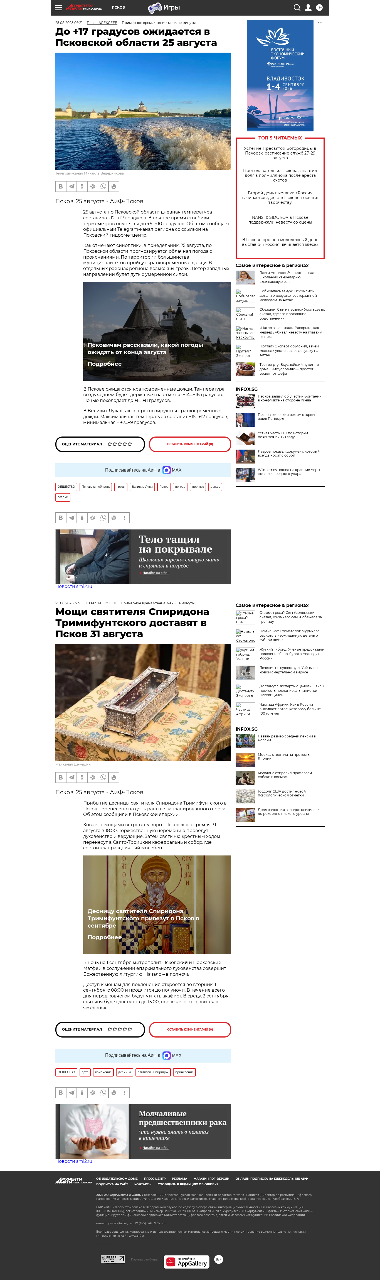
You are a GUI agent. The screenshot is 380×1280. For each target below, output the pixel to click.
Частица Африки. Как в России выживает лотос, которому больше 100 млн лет (290, 708)
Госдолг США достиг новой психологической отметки (282, 793)
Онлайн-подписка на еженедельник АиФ (272, 1179)
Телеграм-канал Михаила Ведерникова (89, 173)
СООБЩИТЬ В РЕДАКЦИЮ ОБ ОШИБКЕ (188, 1184)
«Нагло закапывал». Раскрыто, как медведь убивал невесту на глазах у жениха (291, 332)
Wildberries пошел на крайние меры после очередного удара (289, 472)
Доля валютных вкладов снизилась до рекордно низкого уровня (288, 812)
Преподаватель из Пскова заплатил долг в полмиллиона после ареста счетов (280, 175)
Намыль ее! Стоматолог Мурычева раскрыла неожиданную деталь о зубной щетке (289, 635)
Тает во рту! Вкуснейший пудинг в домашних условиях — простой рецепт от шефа (289, 369)
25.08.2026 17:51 (68, 603)
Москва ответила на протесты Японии (284, 757)
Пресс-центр (155, 1179)
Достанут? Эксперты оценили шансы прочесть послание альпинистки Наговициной (292, 690)
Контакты (142, 1184)
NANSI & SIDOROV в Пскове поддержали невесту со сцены (280, 220)
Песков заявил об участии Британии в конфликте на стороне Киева (290, 398)
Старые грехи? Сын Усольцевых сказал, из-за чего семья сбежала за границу (291, 617)
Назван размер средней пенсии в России (287, 738)
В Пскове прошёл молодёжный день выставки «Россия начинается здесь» (280, 242)
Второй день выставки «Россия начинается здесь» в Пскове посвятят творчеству (280, 198)
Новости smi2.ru (73, 586)
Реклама (179, 1179)
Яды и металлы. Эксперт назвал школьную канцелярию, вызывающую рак (287, 277)
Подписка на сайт (112, 1184)
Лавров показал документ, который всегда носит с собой (289, 453)
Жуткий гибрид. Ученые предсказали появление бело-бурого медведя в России (292, 653)
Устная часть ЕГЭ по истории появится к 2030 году (283, 435)
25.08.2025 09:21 (68, 23)
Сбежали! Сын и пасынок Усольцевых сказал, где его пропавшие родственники (292, 313)
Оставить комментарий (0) (190, 444)
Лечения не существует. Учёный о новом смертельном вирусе (289, 670)
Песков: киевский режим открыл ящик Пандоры (286, 417)
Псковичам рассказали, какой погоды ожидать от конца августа (145, 348)
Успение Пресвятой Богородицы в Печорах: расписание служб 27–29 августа (280, 153)
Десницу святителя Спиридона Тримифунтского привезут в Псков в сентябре (143, 918)
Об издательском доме (117, 1179)
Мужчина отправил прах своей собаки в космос (285, 775)
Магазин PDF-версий (211, 1179)
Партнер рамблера (144, 1259)
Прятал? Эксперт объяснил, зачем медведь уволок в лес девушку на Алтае (289, 350)
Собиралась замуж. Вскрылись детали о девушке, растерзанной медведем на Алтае (288, 295)
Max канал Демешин (73, 764)
